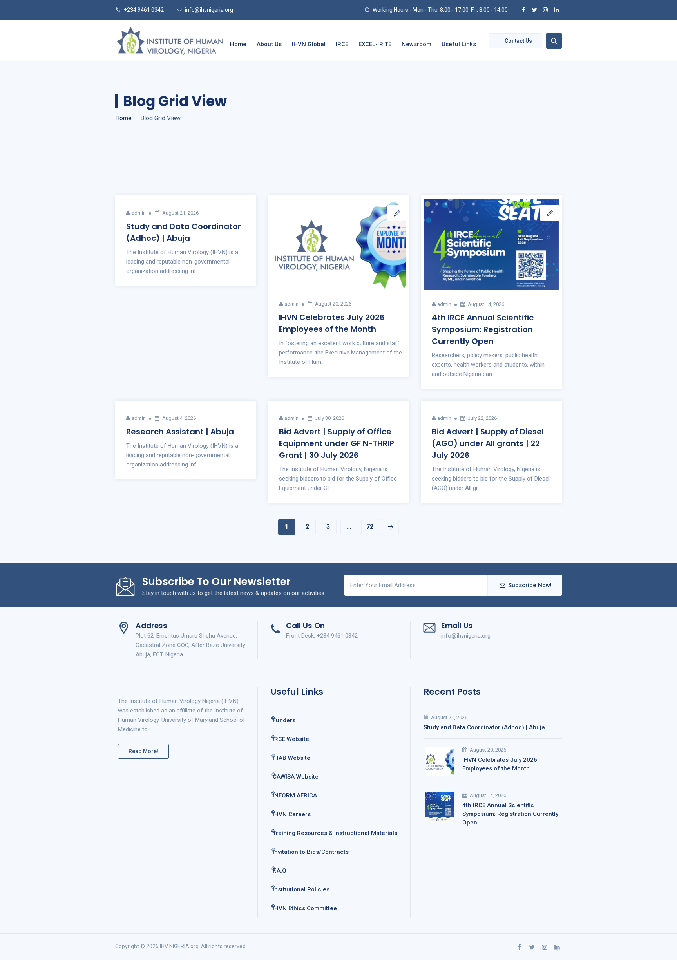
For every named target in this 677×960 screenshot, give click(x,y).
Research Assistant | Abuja (180, 431)
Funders (284, 720)
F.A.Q (279, 870)
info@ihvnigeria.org (209, 10)
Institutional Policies (301, 889)
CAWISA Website (296, 776)
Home (238, 44)
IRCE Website (291, 739)
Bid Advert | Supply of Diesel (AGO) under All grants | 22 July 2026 (488, 443)
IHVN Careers (292, 814)
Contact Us (518, 41)
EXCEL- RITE (374, 44)
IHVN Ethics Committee (305, 908)
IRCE (342, 44)
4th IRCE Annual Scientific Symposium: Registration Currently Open (483, 329)
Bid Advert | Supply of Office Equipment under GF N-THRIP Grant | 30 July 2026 (336, 443)
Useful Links (459, 44)
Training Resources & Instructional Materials (335, 833)
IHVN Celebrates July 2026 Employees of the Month (499, 764)
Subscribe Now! (530, 585)
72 (369, 526)
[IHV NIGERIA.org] (170, 40)
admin (139, 213)
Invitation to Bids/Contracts (311, 851)
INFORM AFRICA (295, 795)
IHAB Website (291, 757)
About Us (269, 44)
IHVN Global (309, 44)
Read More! (143, 751)
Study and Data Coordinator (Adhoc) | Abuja (484, 727)
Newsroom (416, 44)
